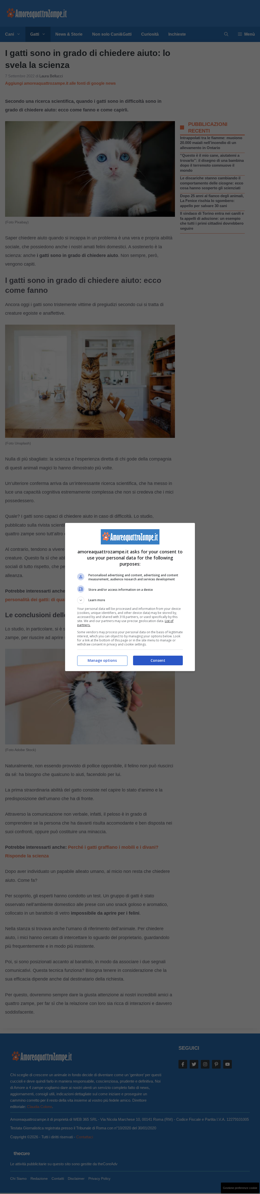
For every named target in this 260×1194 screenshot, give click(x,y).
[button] (130, 600)
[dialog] (130, 597)
